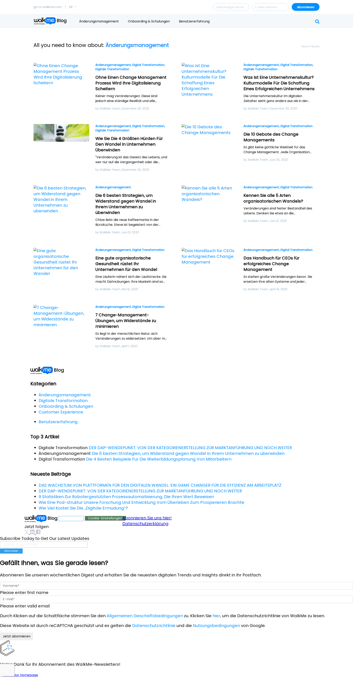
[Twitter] (27, 533)
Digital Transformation (148, 65)
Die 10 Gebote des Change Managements (271, 137)
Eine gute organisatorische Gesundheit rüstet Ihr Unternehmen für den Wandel (126, 263)
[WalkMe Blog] (50, 21)
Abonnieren (305, 7)
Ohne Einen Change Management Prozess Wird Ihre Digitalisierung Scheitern (130, 83)
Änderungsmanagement (99, 21)
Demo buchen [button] (70, 518)
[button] (72, 7)
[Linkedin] (33, 533)
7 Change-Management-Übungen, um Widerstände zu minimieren (125, 320)
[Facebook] (38, 533)
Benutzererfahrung (194, 21)
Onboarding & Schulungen (149, 21)
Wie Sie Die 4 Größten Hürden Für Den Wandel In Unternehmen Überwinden (129, 144)
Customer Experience (61, 412)
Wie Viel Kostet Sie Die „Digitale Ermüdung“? (83, 508)
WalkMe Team (110, 108)
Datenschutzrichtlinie (153, 625)
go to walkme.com (48, 7)
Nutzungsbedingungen (216, 625)
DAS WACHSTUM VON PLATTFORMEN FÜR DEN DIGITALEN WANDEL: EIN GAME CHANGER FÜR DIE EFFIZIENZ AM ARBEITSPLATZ (160, 485)
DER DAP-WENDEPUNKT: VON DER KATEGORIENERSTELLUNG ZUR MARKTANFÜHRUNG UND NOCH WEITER (190, 448)
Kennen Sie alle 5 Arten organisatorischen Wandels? (273, 198)
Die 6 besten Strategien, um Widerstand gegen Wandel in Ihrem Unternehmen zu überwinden (125, 204)
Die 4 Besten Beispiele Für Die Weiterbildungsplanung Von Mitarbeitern (158, 459)
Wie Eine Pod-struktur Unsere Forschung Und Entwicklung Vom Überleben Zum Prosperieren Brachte (141, 502)
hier (216, 616)
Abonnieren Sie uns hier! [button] (147, 518)
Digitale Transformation (112, 69)
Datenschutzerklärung (145, 523)
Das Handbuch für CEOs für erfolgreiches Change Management (271, 263)
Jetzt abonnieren (16, 636)
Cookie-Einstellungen (105, 518)
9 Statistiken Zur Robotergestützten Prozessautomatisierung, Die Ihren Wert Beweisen (126, 497)
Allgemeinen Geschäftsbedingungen (145, 616)
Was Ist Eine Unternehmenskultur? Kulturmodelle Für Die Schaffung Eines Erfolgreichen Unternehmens (279, 83)
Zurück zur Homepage (20, 675)
